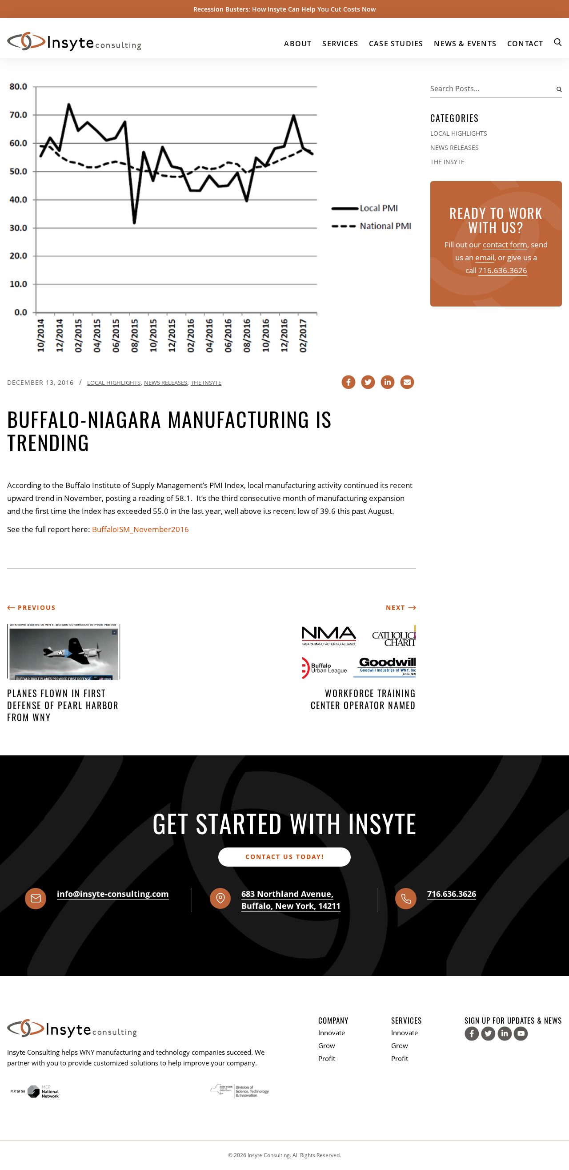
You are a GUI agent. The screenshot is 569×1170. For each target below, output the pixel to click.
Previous (35, 607)
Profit (326, 1058)
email (484, 257)
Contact (525, 43)
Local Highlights (113, 383)
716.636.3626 (502, 270)
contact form (505, 244)
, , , (291, 899)
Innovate (331, 1032)
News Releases (165, 383)
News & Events (465, 43)
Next (397, 607)
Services (340, 43)
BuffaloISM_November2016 (140, 529)
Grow (326, 1045)
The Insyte (206, 383)
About (298, 43)
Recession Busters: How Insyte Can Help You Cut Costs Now (284, 9)
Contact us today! (284, 856)
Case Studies (396, 43)
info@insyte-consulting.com (113, 893)
